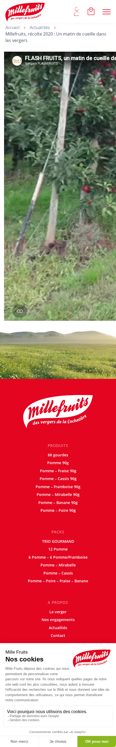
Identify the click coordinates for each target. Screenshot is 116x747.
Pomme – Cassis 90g (58, 478)
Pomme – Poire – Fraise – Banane (58, 580)
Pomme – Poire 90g (58, 510)
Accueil (12, 27)
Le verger (58, 611)
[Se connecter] (77, 11)
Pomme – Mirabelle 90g (58, 494)
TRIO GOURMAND (58, 541)
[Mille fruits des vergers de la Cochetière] (25, 11)
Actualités (40, 27)
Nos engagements (58, 619)
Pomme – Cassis (58, 573)
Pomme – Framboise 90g (58, 486)
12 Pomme (58, 549)
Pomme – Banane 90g (58, 502)
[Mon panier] (91, 11)
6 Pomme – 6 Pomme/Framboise (58, 557)
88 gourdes (58, 454)
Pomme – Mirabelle (58, 565)
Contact (58, 635)
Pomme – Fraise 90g (58, 470)
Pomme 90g (58, 462)
